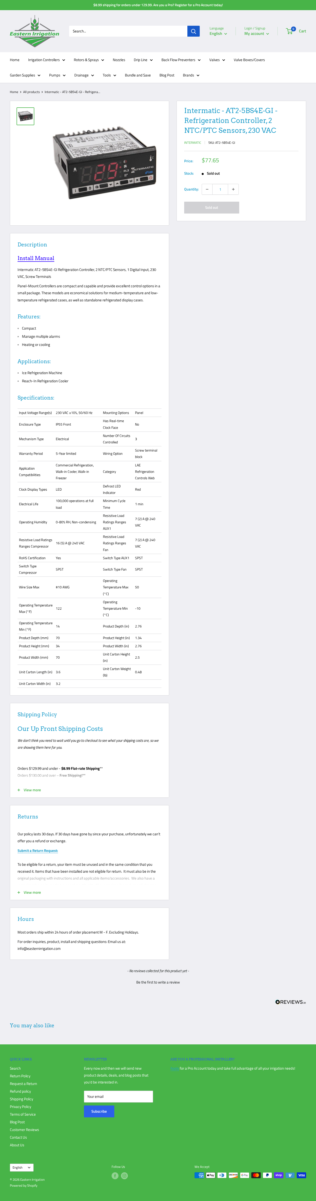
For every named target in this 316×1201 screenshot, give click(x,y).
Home (15, 60)
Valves (214, 60)
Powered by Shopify (23, 1185)
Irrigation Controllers (44, 60)
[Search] (193, 31)
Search (15, 1068)
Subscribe (99, 1111)
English (17, 1167)
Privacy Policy (20, 1106)
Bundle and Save (138, 75)
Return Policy (20, 1076)
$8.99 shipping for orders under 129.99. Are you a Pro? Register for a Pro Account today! (158, 4)
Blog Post (166, 75)
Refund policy (20, 1091)
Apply (174, 1068)
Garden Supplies (22, 75)
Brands (188, 75)
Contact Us (18, 1137)
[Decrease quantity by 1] (207, 189)
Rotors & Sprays (86, 60)
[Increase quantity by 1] (233, 189)
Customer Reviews (24, 1129)
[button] (158, 981)
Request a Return (23, 1083)
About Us (17, 1145)
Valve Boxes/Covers (249, 60)
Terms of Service (23, 1114)
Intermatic (192, 142)
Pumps (54, 75)
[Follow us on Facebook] (115, 1175)
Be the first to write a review (158, 982)
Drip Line (140, 60)
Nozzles (119, 60)
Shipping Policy (21, 1099)
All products (31, 91)
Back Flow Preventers (178, 60)
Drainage (81, 75)
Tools (107, 75)
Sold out (211, 207)
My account (254, 33)
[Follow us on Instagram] (124, 1175)
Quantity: (191, 189)
